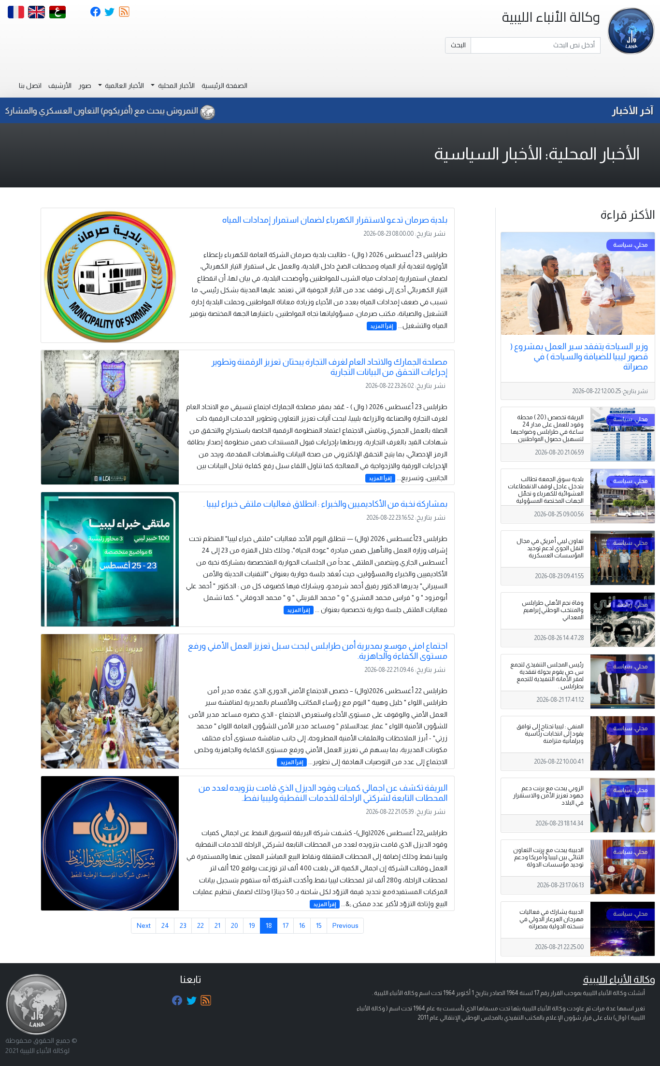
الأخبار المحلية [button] (176, 85)
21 (217, 925)
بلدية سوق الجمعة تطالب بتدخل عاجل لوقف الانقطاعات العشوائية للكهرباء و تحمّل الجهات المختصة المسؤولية (546, 490)
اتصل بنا (30, 85)
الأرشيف (60, 85)
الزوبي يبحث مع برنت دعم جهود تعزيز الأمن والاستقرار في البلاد (548, 795)
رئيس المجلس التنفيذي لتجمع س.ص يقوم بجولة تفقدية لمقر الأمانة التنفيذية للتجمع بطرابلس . (547, 675)
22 (200, 925)
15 (319, 925)
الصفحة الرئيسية (224, 85)
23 (183, 925)
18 (269, 925)
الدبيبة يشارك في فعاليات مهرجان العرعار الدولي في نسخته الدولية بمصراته (551, 919)
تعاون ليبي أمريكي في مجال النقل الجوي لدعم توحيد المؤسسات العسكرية (550, 548)
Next (144, 925)
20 (234, 925)
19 (252, 925)
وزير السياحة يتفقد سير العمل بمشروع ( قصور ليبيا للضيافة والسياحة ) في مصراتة (579, 356)
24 (165, 925)
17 (285, 925)
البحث (458, 45)
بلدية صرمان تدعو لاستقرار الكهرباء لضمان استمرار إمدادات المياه (334, 220)
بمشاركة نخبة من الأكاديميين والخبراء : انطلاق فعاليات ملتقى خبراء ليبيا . (325, 504)
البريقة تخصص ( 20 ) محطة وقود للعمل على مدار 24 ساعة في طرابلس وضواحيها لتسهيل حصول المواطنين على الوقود (547, 432)
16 (302, 925)
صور (84, 85)
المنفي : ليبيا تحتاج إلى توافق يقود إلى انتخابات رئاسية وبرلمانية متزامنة (550, 733)
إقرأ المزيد (381, 326)
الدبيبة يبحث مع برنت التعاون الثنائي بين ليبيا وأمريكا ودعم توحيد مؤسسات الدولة (548, 857)
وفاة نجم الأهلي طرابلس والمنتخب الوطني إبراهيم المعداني (553, 610)
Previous (345, 925)
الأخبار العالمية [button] (123, 85)
